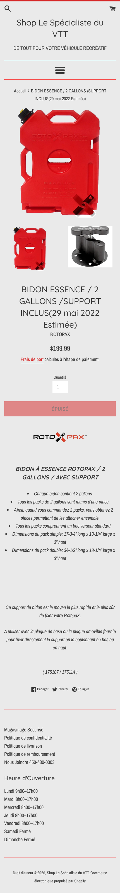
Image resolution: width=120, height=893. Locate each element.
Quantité (60, 377)
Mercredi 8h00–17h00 (24, 807)
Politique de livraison (23, 745)
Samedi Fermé (17, 831)
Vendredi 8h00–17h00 (24, 823)
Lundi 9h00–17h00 (21, 790)
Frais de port (32, 359)
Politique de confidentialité (28, 737)
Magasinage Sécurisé (23, 729)
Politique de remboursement (29, 753)
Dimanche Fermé (19, 839)
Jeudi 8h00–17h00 (20, 815)
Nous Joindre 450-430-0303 (29, 762)
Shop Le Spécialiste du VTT (60, 28)
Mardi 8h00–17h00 (21, 799)
